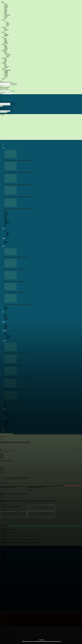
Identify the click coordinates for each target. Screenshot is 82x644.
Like (41, 505)
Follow (13, 512)
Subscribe (41, 512)
